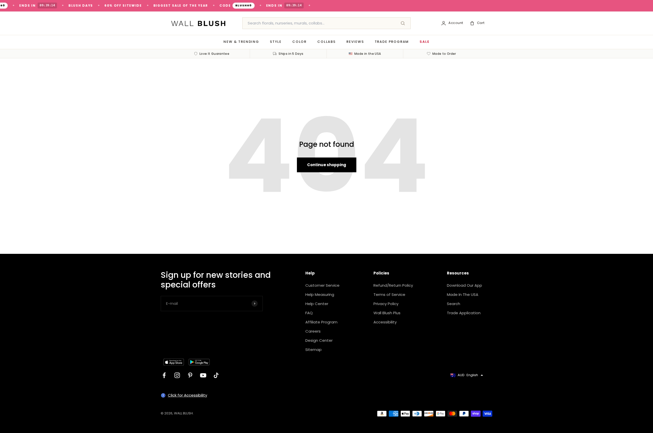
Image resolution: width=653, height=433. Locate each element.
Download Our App (464, 285)
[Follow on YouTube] (203, 375)
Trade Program (392, 41)
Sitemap (313, 349)
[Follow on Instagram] (177, 375)
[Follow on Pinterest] (190, 375)
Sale (424, 41)
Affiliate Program (321, 322)
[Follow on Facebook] (164, 375)
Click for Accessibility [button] (187, 395)
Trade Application (464, 313)
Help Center (316, 303)
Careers (313, 331)
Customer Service (322, 285)
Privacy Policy (385, 303)
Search (453, 303)
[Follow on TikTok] (216, 375)
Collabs (326, 41)
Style (276, 41)
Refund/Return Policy (393, 285)
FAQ (309, 313)
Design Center (319, 340)
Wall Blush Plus (386, 313)
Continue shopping (326, 164)
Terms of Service (389, 294)
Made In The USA (462, 294)
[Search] (402, 23)
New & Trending (241, 41)
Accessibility (385, 322)
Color (299, 41)
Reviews (355, 41)
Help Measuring (319, 294)
